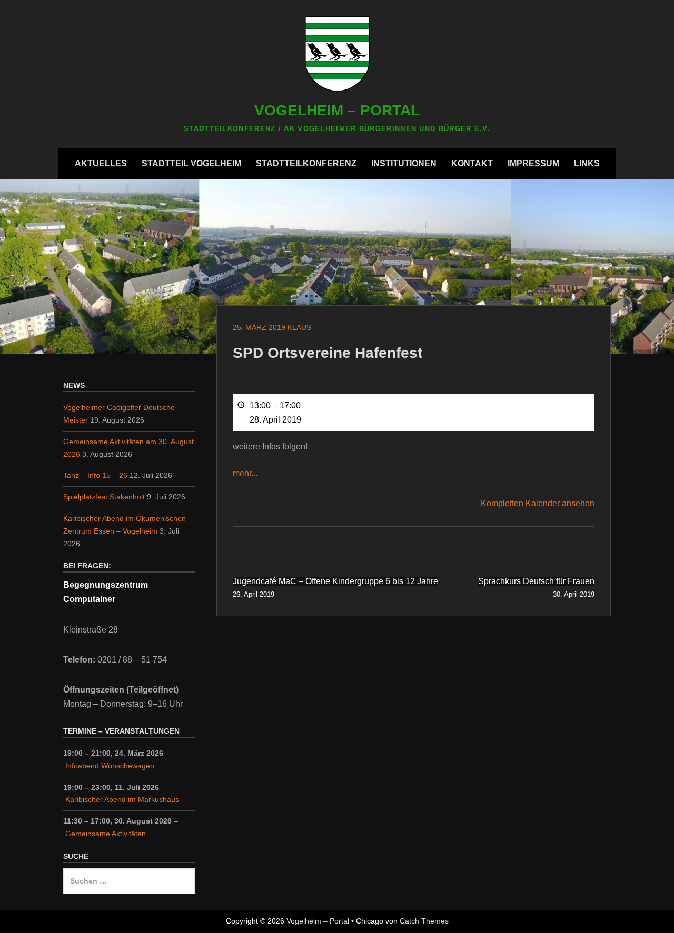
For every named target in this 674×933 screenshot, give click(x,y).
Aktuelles (101, 163)
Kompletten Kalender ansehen (537, 503)
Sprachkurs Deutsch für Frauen (536, 587)
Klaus (299, 327)
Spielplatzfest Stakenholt (104, 497)
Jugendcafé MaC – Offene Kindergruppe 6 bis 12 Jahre (335, 587)
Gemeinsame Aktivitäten (105, 833)
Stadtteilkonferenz (306, 163)
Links (587, 163)
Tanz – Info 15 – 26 (95, 475)
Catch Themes (424, 921)
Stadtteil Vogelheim (191, 163)
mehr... (245, 473)
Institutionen (404, 163)
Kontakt (472, 163)
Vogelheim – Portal (337, 110)
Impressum (533, 163)
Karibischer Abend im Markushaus (122, 799)
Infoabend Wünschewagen (109, 765)
